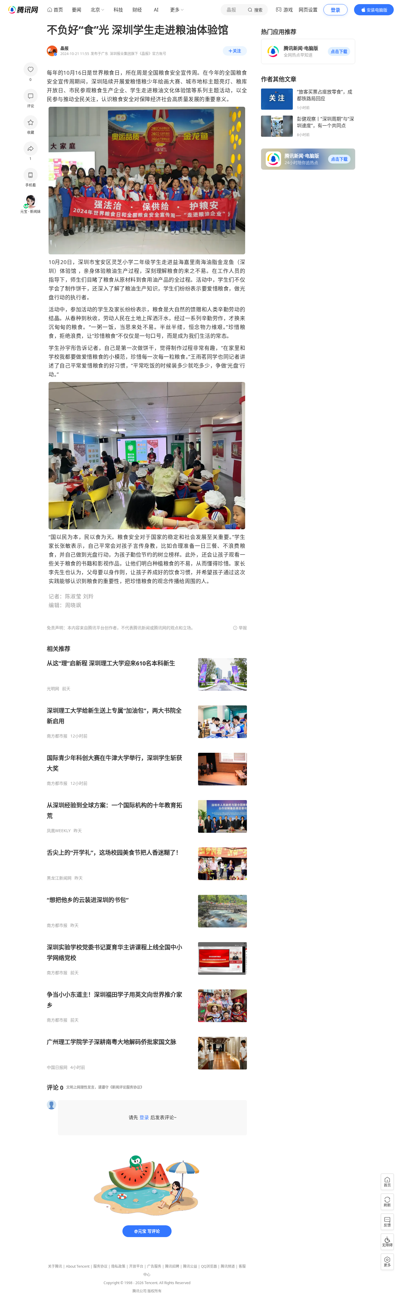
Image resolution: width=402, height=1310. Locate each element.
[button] (339, 51)
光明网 (53, 689)
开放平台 (136, 1266)
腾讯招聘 (172, 1266)
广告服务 (154, 1266)
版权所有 (154, 1291)
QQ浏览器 (209, 1266)
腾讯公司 (139, 1291)
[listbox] (147, 857)
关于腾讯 (55, 1266)
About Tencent (77, 1266)
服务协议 (100, 1266)
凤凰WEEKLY (59, 831)
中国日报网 (57, 1067)
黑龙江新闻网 (59, 878)
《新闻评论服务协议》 (126, 1087)
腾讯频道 (228, 1266)
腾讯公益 (190, 1266)
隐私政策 (118, 1266)
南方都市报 (57, 736)
